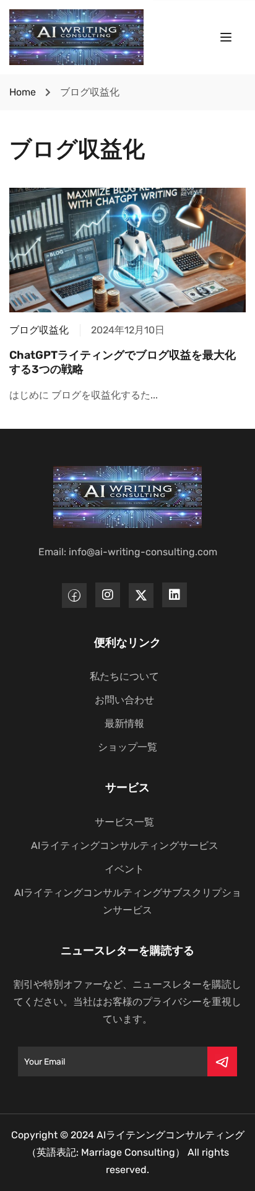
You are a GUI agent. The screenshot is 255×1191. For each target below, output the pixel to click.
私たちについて (124, 676)
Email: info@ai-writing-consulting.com (127, 552)
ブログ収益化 (39, 330)
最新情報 (124, 723)
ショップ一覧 (127, 747)
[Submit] (222, 1061)
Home (22, 92)
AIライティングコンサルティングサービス (124, 845)
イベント (124, 869)
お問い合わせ (124, 700)
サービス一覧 (124, 822)
